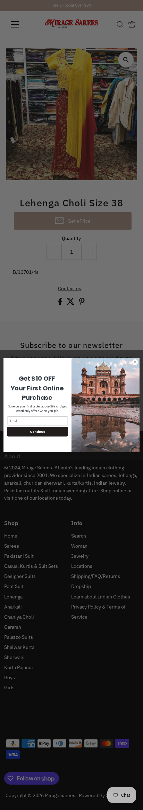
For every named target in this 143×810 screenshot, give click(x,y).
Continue (37, 431)
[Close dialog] (135, 362)
